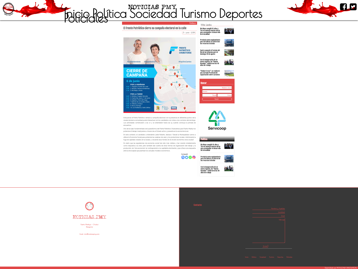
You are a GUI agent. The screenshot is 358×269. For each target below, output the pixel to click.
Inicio (77, 13)
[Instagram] (194, 157)
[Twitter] (186, 157)
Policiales (86, 17)
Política (109, 13)
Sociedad (153, 13)
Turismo (198, 13)
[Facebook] (183, 157)
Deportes (240, 13)
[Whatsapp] (190, 157)
